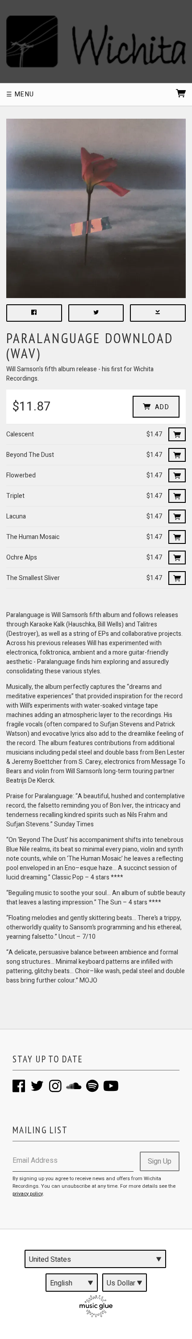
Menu (23, 94)
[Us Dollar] (124, 1282)
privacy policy (28, 1194)
